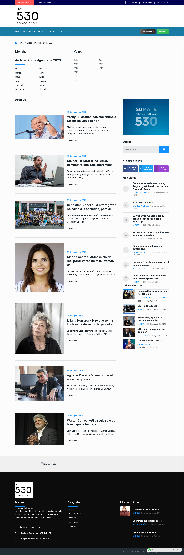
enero (18, 68)
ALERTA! (136, 225)
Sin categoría (139, 524)
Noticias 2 (137, 239)
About (125, 551)
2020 (76, 68)
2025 (101, 64)
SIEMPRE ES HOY (140, 193)
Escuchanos (147, 31)
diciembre (44, 89)
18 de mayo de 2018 (152, 513)
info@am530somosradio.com (34, 538)
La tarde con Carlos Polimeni (152, 298)
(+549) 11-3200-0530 (30, 527)
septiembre (20, 85)
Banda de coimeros (143, 202)
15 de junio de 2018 (152, 536)
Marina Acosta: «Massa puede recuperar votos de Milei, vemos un (90, 261)
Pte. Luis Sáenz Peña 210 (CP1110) (36, 533)
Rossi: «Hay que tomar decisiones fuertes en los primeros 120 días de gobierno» (76, 3)
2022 (76, 76)
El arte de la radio (147, 306)
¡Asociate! (163, 32)
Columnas (52, 31)
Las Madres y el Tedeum (145, 532)
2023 (76, 80)
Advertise (135, 551)
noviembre (20, 89)
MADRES (136, 513)
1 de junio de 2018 (157, 524)
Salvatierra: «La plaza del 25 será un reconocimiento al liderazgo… (148, 219)
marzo (18, 73)
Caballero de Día (141, 206)
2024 (101, 60)
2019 (76, 64)
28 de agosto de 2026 (147, 301)
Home (21, 43)
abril (41, 73)
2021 (76, 72)
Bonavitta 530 (139, 268)
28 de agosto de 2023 (76, 112)
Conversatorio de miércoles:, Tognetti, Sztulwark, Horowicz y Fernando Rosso (150, 186)
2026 (101, 68)
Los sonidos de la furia (150, 340)
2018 (76, 60)
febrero (43, 68)
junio (41, 77)
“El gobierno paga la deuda (146, 509)
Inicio (16, 31)
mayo (17, 77)
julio (17, 81)
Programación (28, 31)
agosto (42, 81)
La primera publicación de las (147, 521)
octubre (43, 85)
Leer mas (73, 140)
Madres (41, 31)
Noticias (63, 31)
